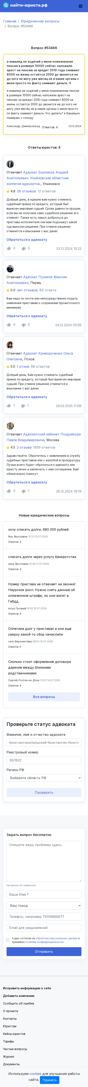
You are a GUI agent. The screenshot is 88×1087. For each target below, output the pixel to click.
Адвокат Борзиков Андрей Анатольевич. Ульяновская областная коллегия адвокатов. (38, 178)
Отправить (44, 951)
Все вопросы (44, 697)
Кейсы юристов (14, 1033)
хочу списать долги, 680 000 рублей (38, 529)
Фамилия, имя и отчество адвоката (36, 734)
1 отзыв (23, 366)
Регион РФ (15, 770)
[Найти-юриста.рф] (25, 5)
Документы (11, 1064)
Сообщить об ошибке (18, 1003)
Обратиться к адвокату (27, 240)
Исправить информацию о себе (27, 988)
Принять (50, 1080)
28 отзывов (26, 191)
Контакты (10, 1018)
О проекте (10, 1011)
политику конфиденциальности (45, 942)
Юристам (9, 1026)
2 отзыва (24, 447)
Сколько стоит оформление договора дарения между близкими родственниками (39, 667)
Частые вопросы (15, 1049)
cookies (35, 1074)
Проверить (44, 792)
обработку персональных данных (57, 938)
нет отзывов (27, 290)
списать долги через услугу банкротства (42, 557)
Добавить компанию (18, 995)
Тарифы (8, 1041)
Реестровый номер (22, 752)
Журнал (8, 1056)
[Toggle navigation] (80, 6)
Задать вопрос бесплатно (29, 835)
